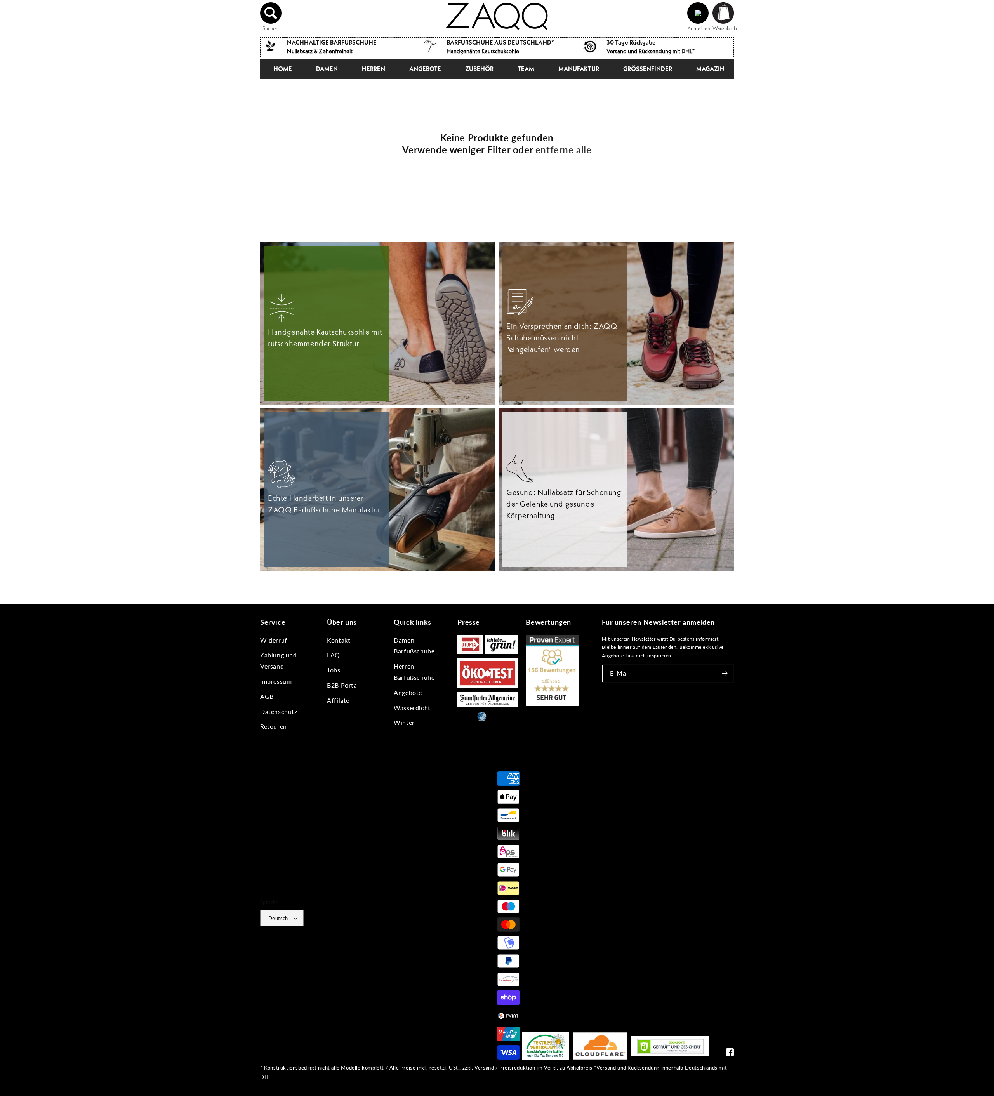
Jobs (333, 670)
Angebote (408, 692)
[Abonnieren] (724, 673)
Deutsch (278, 918)
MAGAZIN (710, 69)
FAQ (333, 654)
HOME (282, 69)
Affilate (338, 700)
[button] (271, 13)
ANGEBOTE (425, 69)
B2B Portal (343, 685)
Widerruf (273, 640)
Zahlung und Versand (278, 660)
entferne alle (563, 149)
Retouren (273, 726)
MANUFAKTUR (578, 69)
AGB (267, 696)
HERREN (373, 69)
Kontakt (338, 640)
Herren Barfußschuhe (414, 671)
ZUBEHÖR (479, 69)
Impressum (276, 681)
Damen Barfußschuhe (414, 645)
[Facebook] (730, 1054)
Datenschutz (278, 711)
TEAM (526, 69)
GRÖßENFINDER (647, 69)
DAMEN (327, 69)
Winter (404, 722)
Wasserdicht (412, 707)
